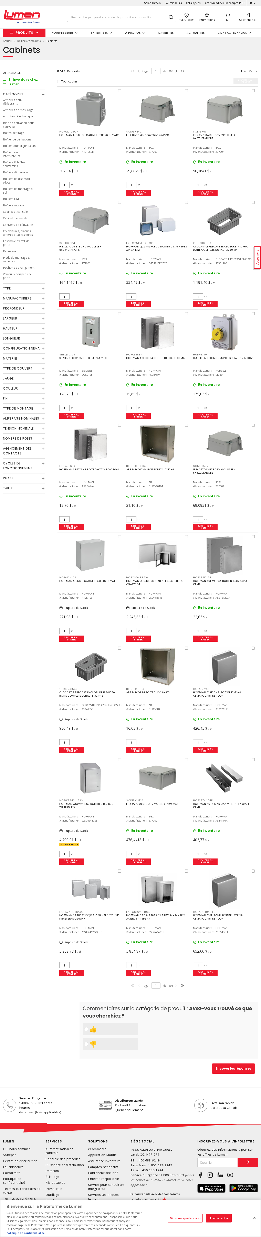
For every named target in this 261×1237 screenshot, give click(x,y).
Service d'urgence (32, 1098)
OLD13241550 (68, 689)
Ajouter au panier (72, 192)
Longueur (11, 338)
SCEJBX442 (134, 131)
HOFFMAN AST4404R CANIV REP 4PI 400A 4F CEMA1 (221, 805)
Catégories (13, 94)
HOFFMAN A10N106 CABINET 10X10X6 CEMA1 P (88, 581)
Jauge (8, 378)
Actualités (196, 33)
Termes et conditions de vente (22, 1191)
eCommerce (97, 1149)
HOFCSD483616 (137, 577)
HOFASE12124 (202, 577)
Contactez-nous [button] (232, 33)
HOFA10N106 (67, 577)
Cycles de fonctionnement (17, 465)
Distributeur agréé (129, 1100)
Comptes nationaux (103, 1167)
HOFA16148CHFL (204, 912)
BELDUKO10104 (136, 466)
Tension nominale (18, 428)
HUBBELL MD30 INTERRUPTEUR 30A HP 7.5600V (223, 358)
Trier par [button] (247, 71)
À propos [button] (133, 33)
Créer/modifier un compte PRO (224, 3)
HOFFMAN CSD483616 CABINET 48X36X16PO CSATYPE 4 (155, 582)
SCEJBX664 (201, 131)
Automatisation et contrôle (59, 1151)
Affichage (12, 73)
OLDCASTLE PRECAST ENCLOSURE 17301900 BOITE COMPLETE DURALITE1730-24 (220, 248)
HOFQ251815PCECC (139, 243)
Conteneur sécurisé (103, 1173)
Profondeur (14, 308)
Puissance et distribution (64, 1165)
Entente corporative (103, 1179)
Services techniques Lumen (103, 1196)
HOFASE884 (134, 354)
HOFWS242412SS (71, 800)
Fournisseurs (173, 3)
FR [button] (250, 3)
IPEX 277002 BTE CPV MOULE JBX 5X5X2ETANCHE (214, 471)
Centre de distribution (20, 1161)
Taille (8, 488)
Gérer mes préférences (185, 1218)
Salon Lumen (152, 3)
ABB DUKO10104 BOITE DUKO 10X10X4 (150, 469)
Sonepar (9, 1155)
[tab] (24, 72)
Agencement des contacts (17, 450)
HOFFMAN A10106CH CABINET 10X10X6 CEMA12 (89, 135)
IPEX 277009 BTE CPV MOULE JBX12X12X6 (152, 804)
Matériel (10, 358)
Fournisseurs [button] (63, 33)
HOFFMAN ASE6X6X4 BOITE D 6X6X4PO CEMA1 (89, 469)
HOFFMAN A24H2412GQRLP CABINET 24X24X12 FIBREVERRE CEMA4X (89, 917)
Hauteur (10, 328)
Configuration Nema (21, 348)
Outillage (52, 1195)
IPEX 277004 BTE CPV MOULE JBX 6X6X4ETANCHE (214, 136)
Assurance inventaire (104, 1161)
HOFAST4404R (203, 800)
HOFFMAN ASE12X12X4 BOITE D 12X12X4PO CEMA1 (220, 582)
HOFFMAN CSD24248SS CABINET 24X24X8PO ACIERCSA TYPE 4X (155, 917)
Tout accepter (219, 1218)
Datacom (52, 1171)
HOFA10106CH (68, 131)
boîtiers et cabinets (29, 41)
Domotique (53, 1189)
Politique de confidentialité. (26, 1233)
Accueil (7, 41)
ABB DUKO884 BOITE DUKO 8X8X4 (148, 692)
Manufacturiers (17, 298)
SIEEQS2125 (67, 354)
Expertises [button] (99, 33)
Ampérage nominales (21, 418)
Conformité (12, 1173)
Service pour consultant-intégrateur (107, 1186)
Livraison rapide (222, 1103)
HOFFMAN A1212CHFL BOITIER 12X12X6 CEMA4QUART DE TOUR (217, 694)
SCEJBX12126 (135, 800)
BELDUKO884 (135, 689)
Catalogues (193, 3)
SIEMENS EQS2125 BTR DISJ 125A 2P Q (83, 358)
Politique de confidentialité (14, 1181)
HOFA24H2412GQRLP (73, 912)
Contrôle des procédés (62, 1159)
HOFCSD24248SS (138, 912)
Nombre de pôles (17, 438)
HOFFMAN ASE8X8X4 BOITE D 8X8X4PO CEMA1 (156, 358)
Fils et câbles (55, 1183)
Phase (8, 478)
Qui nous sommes (17, 1149)
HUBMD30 (200, 354)
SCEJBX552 (201, 466)
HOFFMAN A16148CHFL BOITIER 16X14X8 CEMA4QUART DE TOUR (218, 917)
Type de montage (18, 408)
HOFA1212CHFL (203, 689)
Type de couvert (17, 368)
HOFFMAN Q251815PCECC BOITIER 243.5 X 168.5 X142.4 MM (157, 248)
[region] (130, 1218)
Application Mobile (102, 1155)
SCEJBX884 (67, 243)
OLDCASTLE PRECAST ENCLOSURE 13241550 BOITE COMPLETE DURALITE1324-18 (87, 694)
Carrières (166, 33)
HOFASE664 (67, 466)
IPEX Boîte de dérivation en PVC (147, 135)
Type (7, 288)
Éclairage (52, 1177)
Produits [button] (24, 32)
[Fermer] (254, 1217)
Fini (6, 398)
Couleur (10, 388)
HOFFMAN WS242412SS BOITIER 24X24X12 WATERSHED (86, 805)
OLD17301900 (202, 243)
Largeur (10, 318)
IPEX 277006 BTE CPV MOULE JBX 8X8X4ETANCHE (80, 248)
